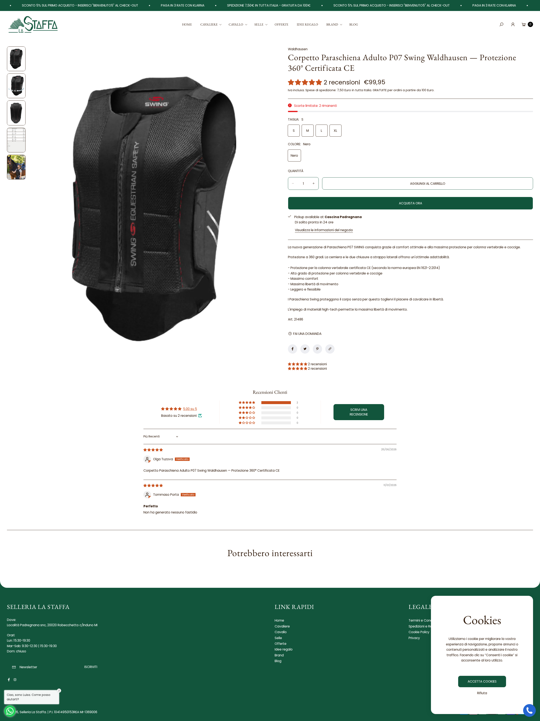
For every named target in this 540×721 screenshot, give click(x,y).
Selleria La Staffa (33, 712)
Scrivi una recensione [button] (359, 412)
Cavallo (281, 632)
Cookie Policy (419, 632)
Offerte (280, 643)
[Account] (513, 24)
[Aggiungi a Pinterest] (317, 348)
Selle (278, 638)
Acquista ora (410, 203)
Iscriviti (90, 667)
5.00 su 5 (190, 409)
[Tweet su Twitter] (305, 348)
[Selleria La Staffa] (33, 24)
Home (279, 620)
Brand (279, 655)
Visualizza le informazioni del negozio (324, 230)
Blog (278, 661)
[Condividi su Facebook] (292, 348)
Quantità (295, 170)
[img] (153, 450)
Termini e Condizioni (424, 620)
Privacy (414, 638)
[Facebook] (9, 680)
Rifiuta (482, 693)
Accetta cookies (482, 681)
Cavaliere (282, 626)
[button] (210, 24)
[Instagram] (15, 680)
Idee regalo (284, 649)
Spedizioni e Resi (422, 626)
